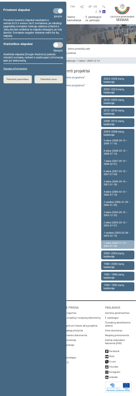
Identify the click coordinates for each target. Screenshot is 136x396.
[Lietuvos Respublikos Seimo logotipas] (122, 12)
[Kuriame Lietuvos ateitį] (118, 391)
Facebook (114, 351)
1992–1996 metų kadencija (114, 276)
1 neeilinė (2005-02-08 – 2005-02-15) (117, 234)
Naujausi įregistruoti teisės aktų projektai (75, 325)
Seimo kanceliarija (74, 18)
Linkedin (113, 377)
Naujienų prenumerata (117, 335)
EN (95, 6)
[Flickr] (106, 356)
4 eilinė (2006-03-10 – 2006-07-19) (116, 193)
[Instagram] (106, 372)
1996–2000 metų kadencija (114, 265)
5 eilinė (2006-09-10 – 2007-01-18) (116, 183)
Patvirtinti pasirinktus (18, 79)
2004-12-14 (93, 61)
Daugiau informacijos (15, 68)
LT (90, 6)
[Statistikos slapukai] (58, 45)
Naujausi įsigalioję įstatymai (68, 330)
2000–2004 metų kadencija (114, 255)
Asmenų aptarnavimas (117, 313)
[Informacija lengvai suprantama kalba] (103, 12)
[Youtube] (106, 366)
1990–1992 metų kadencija (114, 287)
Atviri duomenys (113, 330)
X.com (112, 361)
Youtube (113, 366)
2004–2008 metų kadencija (114, 133)
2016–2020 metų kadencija (114, 101)
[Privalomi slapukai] (58, 11)
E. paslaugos (112, 317)
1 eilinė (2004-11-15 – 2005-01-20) (116, 245)
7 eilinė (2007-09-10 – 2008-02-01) (116, 163)
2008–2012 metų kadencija (114, 123)
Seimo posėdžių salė (79, 48)
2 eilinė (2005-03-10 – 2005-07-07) (116, 224)
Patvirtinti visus (49, 79)
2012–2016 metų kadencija (114, 112)
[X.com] (106, 361)
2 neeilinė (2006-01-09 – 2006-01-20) (117, 204)
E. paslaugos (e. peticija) (93, 18)
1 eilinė (81, 61)
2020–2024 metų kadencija (114, 91)
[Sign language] (100, 12)
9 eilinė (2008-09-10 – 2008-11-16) (116, 142)
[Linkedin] (106, 377)
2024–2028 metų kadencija (114, 80)
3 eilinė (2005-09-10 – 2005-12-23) (116, 214)
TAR (72, 6)
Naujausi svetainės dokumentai (70, 335)
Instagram (114, 372)
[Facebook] (106, 351)
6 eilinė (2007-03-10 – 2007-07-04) (116, 173)
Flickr (112, 356)
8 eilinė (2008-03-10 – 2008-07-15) (116, 152)
